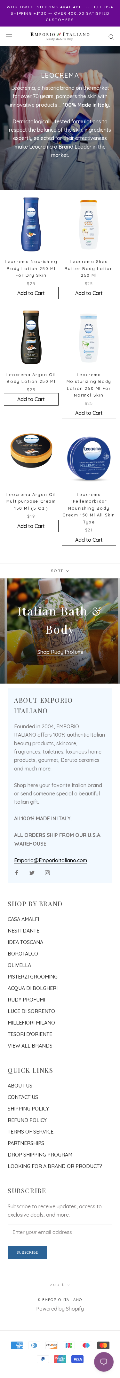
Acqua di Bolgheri (33, 988)
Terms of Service (30, 1131)
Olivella (19, 965)
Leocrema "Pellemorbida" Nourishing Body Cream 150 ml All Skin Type (88, 508)
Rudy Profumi (26, 999)
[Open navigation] (9, 36)
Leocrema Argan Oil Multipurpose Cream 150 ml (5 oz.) (31, 501)
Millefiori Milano (31, 1022)
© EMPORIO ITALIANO (60, 1299)
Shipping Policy (28, 1108)
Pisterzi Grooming (33, 976)
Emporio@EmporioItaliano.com (50, 860)
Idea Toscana (25, 942)
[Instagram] (47, 872)
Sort (58, 570)
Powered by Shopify (60, 1308)
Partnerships (26, 1143)
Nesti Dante (23, 930)
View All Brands (30, 1045)
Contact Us (23, 1097)
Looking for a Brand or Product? (55, 1166)
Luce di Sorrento (31, 1011)
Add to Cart (31, 293)
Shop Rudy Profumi (60, 652)
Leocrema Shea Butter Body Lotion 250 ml (89, 268)
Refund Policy (27, 1120)
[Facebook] (16, 872)
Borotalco (23, 953)
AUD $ (57, 1285)
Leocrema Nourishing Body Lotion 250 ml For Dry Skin (31, 268)
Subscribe (27, 1252)
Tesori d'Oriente (30, 1034)
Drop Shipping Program (40, 1154)
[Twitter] (32, 872)
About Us (20, 1085)
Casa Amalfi (23, 919)
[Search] (111, 36)
